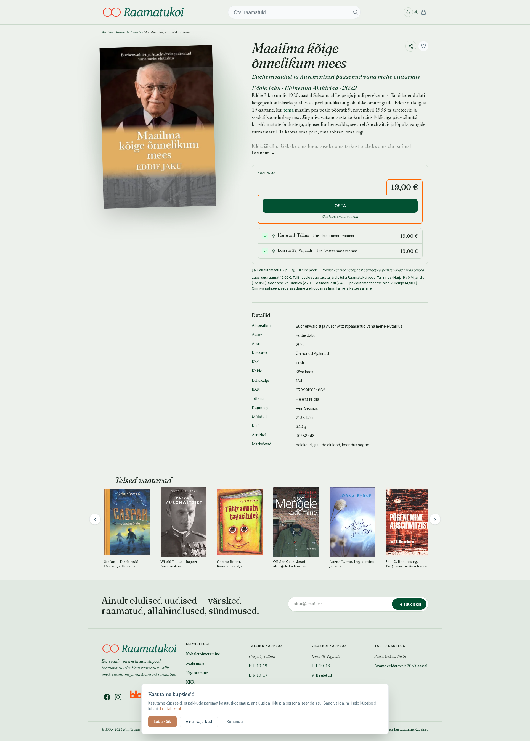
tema (288, 110)
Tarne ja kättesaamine (354, 288)
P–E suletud (322, 676)
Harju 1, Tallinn (262, 657)
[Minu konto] (415, 12)
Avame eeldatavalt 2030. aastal (400, 666)
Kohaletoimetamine (203, 654)
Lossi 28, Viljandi (326, 657)
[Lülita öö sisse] (408, 12)
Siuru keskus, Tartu (390, 657)
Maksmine (195, 664)
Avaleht (107, 32)
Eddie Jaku (266, 88)
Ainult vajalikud (199, 721)
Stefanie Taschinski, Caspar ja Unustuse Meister (121, 564)
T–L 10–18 (321, 666)
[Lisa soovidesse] (423, 46)
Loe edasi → (263, 152)
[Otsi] (355, 12)
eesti (137, 32)
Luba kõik (162, 721)
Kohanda (235, 721)
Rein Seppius (307, 408)
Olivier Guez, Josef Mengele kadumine (289, 563)
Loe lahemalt (171, 708)
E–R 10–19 (258, 666)
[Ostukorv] (423, 12)
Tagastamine (197, 673)
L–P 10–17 (258, 676)
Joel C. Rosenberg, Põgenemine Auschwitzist (408, 563)
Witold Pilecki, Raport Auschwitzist (178, 563)
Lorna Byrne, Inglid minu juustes (351, 563)
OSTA (340, 205)
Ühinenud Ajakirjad (311, 88)
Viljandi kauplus (329, 645)
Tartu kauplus (389, 645)
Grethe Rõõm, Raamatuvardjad (231, 563)
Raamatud (124, 32)
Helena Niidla (307, 399)
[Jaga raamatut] (410, 46)
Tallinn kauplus (266, 645)
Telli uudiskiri (409, 604)
